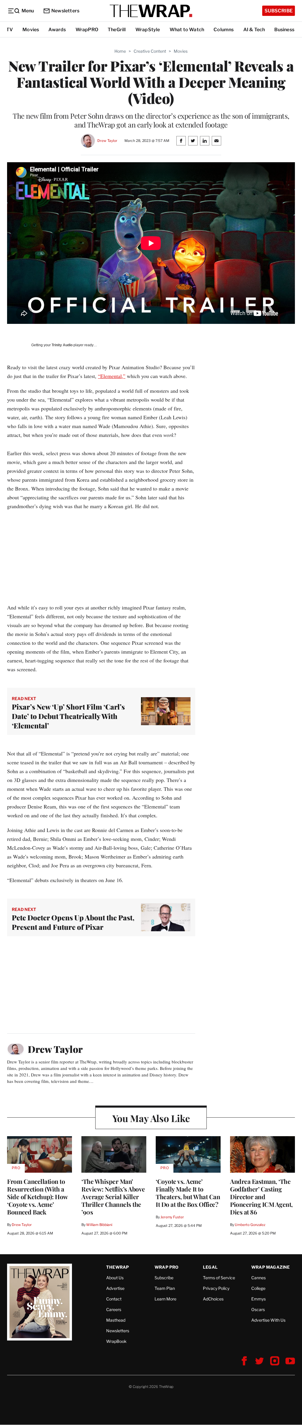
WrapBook (116, 1341)
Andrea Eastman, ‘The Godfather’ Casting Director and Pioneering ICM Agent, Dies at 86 (261, 1196)
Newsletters (65, 11)
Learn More (165, 1298)
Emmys (258, 1298)
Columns (224, 29)
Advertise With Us (268, 1320)
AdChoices (213, 1298)
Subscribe (279, 11)
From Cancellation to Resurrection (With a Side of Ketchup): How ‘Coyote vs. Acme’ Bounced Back (37, 1196)
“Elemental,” (111, 376)
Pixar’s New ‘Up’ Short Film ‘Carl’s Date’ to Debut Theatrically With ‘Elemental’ (68, 716)
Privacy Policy (216, 1288)
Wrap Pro (167, 1267)
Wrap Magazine (270, 1267)
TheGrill (117, 29)
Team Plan (165, 1288)
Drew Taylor (107, 140)
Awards (57, 29)
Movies (30, 29)
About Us (115, 1277)
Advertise (115, 1288)
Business (284, 29)
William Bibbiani (99, 1224)
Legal (210, 1267)
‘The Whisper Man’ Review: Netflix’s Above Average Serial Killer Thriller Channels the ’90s (113, 1196)
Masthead (115, 1320)
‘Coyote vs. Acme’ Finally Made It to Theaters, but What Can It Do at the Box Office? (188, 1192)
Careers (113, 1309)
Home (120, 51)
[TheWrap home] (151, 11)
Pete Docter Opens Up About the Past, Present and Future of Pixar (73, 922)
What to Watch (187, 29)
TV (9, 29)
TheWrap (117, 1267)
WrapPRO (87, 29)
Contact (114, 1298)
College (258, 1288)
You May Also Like (151, 1118)
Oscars (258, 1309)
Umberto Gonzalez (250, 1224)
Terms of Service (219, 1277)
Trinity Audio (62, 345)
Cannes (258, 1277)
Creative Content (150, 51)
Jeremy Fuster (172, 1217)
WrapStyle (147, 29)
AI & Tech (254, 29)
